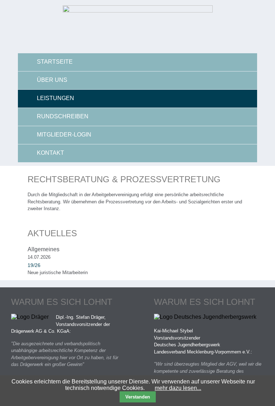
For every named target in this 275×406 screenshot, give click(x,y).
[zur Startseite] (138, 11)
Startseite (55, 62)
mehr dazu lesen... (178, 388)
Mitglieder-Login (64, 135)
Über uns (52, 80)
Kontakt (50, 153)
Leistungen (55, 98)
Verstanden (137, 397)
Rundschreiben (62, 116)
